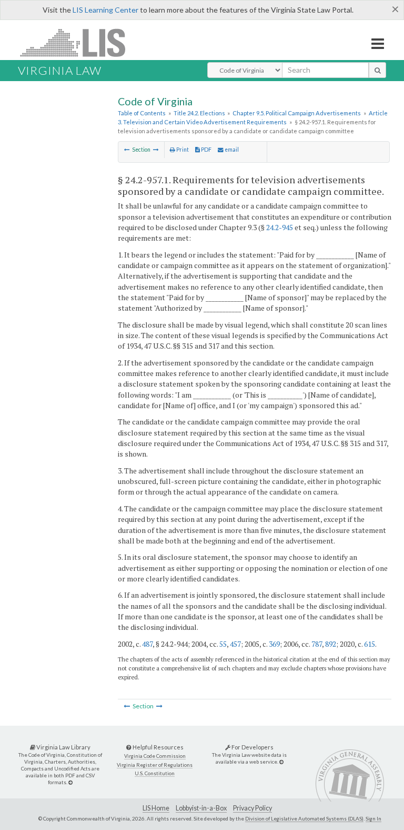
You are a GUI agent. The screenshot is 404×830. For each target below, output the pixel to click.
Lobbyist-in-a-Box (201, 808)
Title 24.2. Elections (199, 113)
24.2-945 (279, 227)
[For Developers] (281, 762)
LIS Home (156, 808)
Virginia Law (60, 70)
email (231, 149)
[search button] (377, 70)
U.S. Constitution (155, 773)
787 (316, 644)
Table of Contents (142, 113)
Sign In (373, 818)
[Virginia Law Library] (70, 782)
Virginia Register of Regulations (155, 765)
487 (147, 644)
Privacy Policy (252, 808)
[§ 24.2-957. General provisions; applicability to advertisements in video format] (127, 149)
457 (235, 644)
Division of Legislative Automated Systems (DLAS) (304, 818)
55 (223, 644)
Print (182, 149)
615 (369, 644)
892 (330, 644)
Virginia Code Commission (155, 756)
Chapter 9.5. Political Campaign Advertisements (297, 113)
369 (274, 644)
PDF (205, 149)
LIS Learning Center (105, 9)
